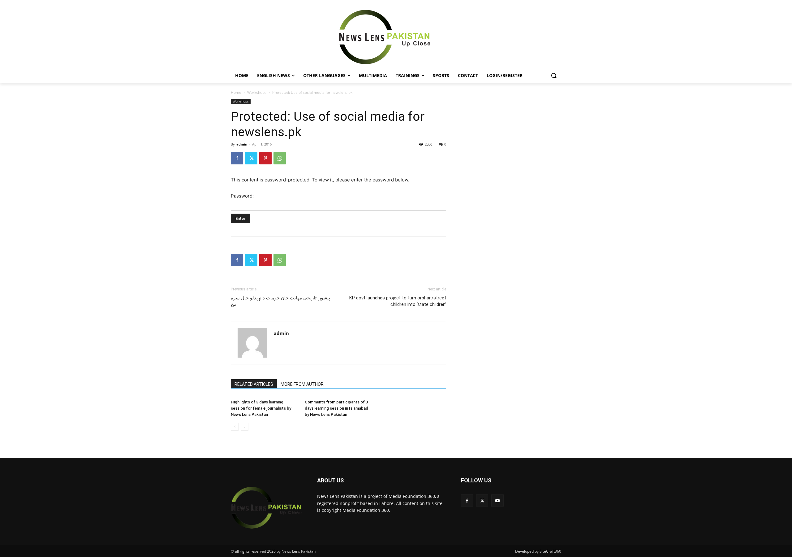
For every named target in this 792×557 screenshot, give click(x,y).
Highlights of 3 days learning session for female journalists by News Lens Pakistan (261, 408)
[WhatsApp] (279, 158)
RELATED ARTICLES (254, 384)
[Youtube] (497, 500)
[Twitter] (251, 158)
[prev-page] (235, 427)
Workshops (256, 92)
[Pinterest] (265, 158)
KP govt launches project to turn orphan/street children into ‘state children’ (397, 301)
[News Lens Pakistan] (385, 37)
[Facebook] (237, 158)
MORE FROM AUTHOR (302, 384)
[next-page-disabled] (244, 427)
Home (236, 92)
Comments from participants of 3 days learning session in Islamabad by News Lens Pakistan (336, 408)
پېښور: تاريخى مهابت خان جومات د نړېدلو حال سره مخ (280, 301)
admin (241, 144)
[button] (553, 75)
